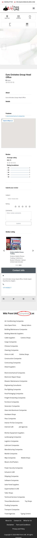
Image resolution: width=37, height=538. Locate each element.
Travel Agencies (10, 514)
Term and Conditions (23, 525)
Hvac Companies (10, 419)
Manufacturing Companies (14, 449)
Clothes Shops (24, 354)
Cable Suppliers (10, 338)
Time (30, 18)
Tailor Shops (9, 493)
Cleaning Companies (11, 350)
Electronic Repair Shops (13, 377)
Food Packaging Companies (14, 394)
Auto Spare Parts (10, 325)
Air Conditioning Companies (14, 321)
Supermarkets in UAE (12, 489)
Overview (18, 18)
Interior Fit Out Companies (14, 423)
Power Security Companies (14, 468)
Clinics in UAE (9, 354)
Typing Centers (26, 514)
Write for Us (27, 521)
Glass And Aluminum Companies (16, 410)
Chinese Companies (11, 346)
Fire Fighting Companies (13, 389)
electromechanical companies (16, 116)
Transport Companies (12, 510)
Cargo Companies (11, 342)
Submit (18, 223)
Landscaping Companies (13, 437)
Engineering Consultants (13, 385)
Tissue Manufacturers (12, 501)
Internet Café (9, 427)
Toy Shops (28, 501)
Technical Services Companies (15, 497)
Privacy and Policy (18, 529)
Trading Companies (11, 505)
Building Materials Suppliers (14, 334)
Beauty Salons (26, 325)
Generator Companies (12, 406)
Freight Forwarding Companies (15, 398)
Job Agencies (23, 427)
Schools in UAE (10, 472)
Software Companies (12, 480)
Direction (7, 18)
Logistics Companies (11, 441)
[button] (33, 8)
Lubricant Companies (12, 445)
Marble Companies (11, 454)
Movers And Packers (11, 462)
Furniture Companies (12, 402)
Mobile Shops (25, 458)
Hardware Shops (10, 414)
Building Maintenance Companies (16, 329)
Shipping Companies (11, 476)
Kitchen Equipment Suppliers (14, 433)
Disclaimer (10, 525)
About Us (8, 521)
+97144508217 (7, 287)
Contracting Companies (13, 363)
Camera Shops (26, 338)
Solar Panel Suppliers (12, 485)
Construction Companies (13, 359)
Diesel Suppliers (10, 367)
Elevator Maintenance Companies (16, 381)
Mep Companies (10, 458)
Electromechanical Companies (15, 373)
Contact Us (17, 521)
